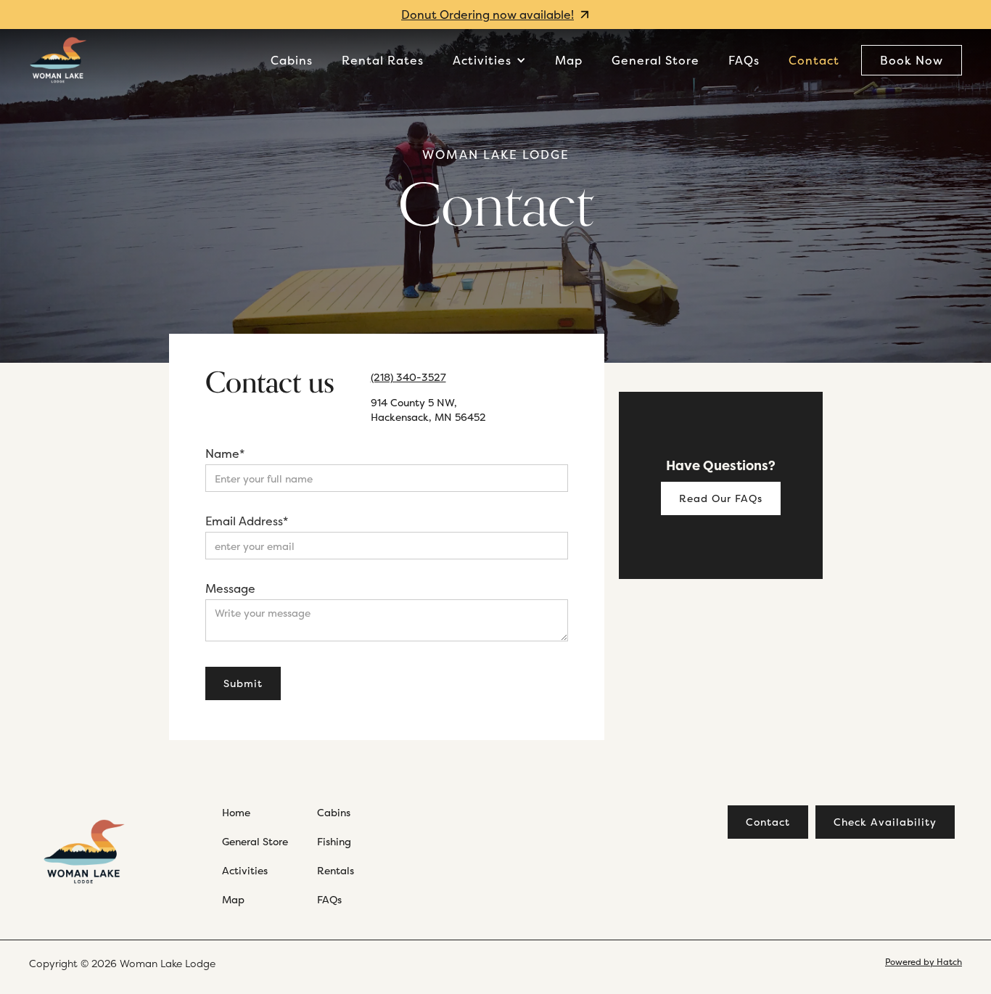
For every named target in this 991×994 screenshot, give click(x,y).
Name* (224, 453)
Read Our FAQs (720, 498)
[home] (58, 59)
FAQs (744, 60)
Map (569, 60)
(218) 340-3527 (408, 377)
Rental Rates (383, 60)
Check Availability (885, 822)
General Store (655, 60)
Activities (245, 870)
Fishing (334, 841)
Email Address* (246, 521)
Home (236, 812)
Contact (814, 60)
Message (230, 588)
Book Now (911, 60)
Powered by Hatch (923, 962)
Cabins (292, 60)
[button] (489, 60)
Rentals (335, 870)
